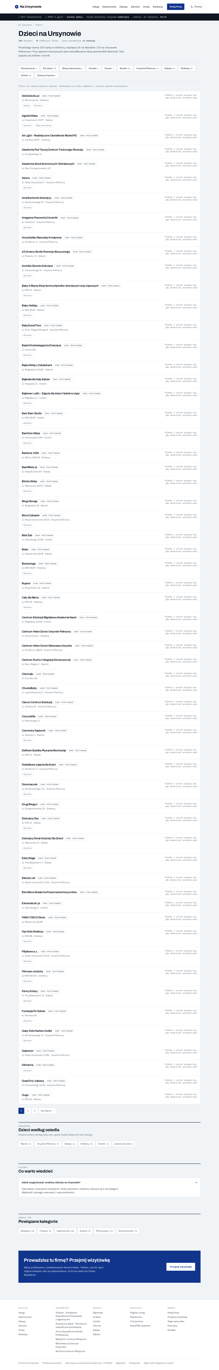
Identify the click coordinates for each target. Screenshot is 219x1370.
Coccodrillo (28, 716)
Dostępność (134, 1363)
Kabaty (169, 68)
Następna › (47, 1110)
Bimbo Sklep (29, 481)
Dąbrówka (98, 1312)
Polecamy (172, 1325)
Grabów (97, 1317)
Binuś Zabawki (30, 515)
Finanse (45, 1230)
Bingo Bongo (30, 501)
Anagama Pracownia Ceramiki (40, 217)
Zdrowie (135, 6)
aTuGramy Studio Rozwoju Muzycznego (46, 251)
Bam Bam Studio (32, 413)
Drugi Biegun (30, 804)
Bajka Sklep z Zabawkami (37, 365)
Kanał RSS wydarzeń (140, 1325)
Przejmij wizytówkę (181, 1266)
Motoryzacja (104, 1230)
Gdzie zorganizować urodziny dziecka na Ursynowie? (51, 1182)
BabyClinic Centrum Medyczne (71, 1339)
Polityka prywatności (52, 1363)
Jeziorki (97, 1325)
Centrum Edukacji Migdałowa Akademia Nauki (49, 617)
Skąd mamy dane (176, 1321)
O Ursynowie (136, 1321)
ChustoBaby (29, 688)
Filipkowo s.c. (30, 951)
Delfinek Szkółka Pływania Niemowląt (44, 750)
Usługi (95, 6)
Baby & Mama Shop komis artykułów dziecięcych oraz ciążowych (60, 285)
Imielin (26, 75)
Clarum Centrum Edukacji (37, 702)
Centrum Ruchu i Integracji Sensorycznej (46, 659)
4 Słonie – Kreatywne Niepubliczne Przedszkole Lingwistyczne (69, 1316)
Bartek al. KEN (30, 453)
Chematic (27, 674)
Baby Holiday (30, 305)
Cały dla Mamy (30, 597)
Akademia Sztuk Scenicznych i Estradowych (48, 163)
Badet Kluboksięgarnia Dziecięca (41, 345)
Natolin (125, 68)
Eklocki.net (28, 878)
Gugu (25, 1095)
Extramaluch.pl (31, 903)
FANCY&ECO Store (33, 917)
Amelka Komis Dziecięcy (36, 197)
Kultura (85, 1230)
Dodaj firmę (176, 6)
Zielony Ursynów (46, 75)
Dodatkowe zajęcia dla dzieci (39, 764)
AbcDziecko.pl (30, 95)
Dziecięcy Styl (30, 818)
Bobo (25, 549)
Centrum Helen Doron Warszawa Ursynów (47, 645)
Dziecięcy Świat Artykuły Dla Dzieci (42, 838)
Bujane (26, 583)
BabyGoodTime (31, 325)
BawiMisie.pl (29, 467)
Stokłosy (187, 68)
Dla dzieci (49, 68)
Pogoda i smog (137, 1312)
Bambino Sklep (31, 433)
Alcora (25, 177)
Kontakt (171, 1330)
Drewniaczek (30, 784)
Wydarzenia (136, 1317)
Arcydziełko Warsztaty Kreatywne (42, 237)
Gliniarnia (27, 1064)
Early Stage (28, 858)
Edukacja (158, 6)
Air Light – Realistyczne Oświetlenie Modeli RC (49, 135)
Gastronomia (109, 6)
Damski (94, 68)
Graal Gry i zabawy (33, 1080)
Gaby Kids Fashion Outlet (37, 1030)
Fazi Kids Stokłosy (32, 931)
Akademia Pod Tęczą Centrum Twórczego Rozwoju (52, 149)
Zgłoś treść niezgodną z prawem (159, 1363)
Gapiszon (28, 1050)
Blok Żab (27, 535)
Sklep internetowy (72, 68)
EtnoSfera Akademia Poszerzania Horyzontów (49, 892)
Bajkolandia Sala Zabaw (36, 379)
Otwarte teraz (29, 68)
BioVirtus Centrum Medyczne (70, 1351)
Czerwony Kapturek (34, 730)
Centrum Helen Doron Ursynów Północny (46, 631)
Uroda (146, 6)
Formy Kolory (30, 991)
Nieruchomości (127, 1230)
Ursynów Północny (147, 68)
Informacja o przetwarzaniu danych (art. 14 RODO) (88, 1363)
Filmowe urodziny (32, 971)
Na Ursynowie (28, 6)
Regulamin (121, 1363)
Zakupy (123, 6)
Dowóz (109, 68)
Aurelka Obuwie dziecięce (37, 265)
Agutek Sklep (30, 115)
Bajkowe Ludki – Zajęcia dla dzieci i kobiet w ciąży (51, 393)
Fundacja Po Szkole (33, 1011)
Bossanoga (29, 563)
